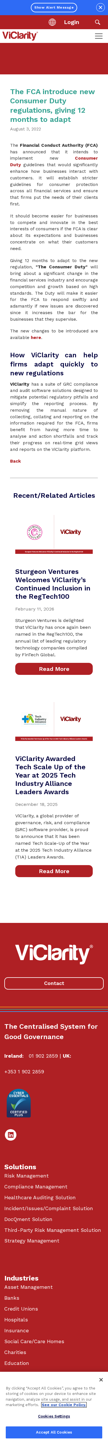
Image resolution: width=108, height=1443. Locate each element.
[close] (100, 7)
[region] (54, 1407)
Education (16, 1363)
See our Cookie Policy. (64, 1405)
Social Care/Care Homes (34, 1341)
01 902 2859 (43, 1056)
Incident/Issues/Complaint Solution (48, 1208)
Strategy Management (31, 1241)
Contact (54, 983)
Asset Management (28, 1287)
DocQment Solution (28, 1219)
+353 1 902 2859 (24, 1072)
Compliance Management (35, 1187)
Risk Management (26, 1176)
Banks (11, 1298)
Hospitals (16, 1320)
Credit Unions (21, 1309)
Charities (15, 1352)
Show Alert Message (54, 7)
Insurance (16, 1330)
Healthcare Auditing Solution (40, 1197)
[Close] (101, 1379)
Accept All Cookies (54, 1432)
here (36, 337)
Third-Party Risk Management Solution (52, 1230)
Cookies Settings (54, 1416)
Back (15, 461)
